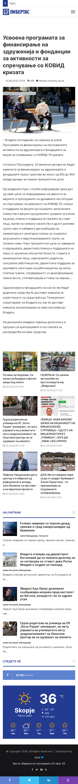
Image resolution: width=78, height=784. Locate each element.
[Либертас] (16, 12)
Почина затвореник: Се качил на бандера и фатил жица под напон (19, 378)
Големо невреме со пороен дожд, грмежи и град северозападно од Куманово (45, 527)
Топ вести (43, 536)
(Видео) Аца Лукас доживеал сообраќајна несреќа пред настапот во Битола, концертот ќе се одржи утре (47, 594)
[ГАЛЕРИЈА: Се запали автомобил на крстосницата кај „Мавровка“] (58, 361)
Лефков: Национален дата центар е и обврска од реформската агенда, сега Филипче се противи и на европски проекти (20, 482)
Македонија (32, 536)
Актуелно (13, 570)
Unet (37, 757)
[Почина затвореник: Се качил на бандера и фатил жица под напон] (20, 361)
